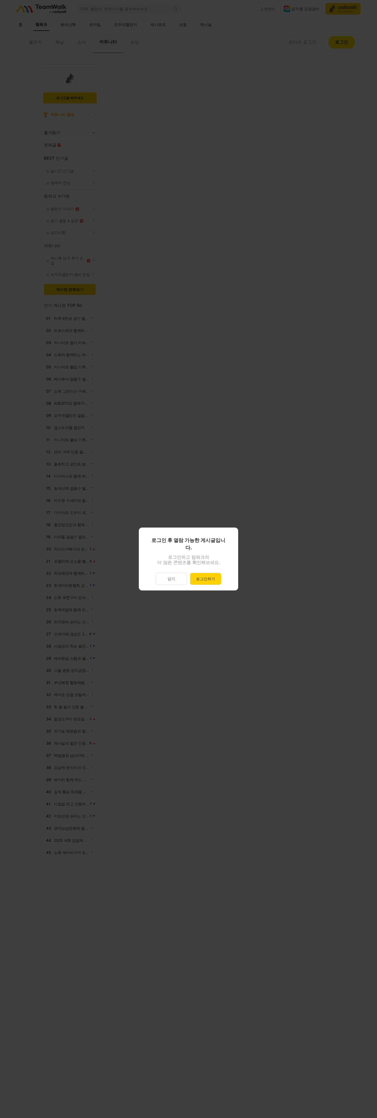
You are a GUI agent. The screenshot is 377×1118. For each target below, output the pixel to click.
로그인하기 (205, 578)
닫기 (171, 578)
